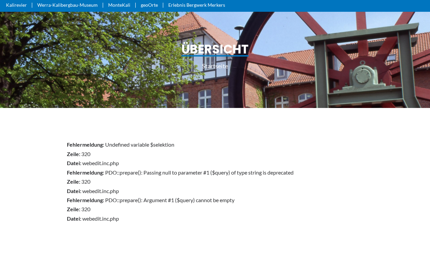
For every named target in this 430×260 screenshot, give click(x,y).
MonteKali (119, 5)
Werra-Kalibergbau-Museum (67, 5)
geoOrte (149, 5)
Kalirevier (16, 5)
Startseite (215, 66)
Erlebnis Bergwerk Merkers (196, 5)
